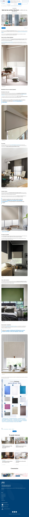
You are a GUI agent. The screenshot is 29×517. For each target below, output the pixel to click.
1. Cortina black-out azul (5, 418)
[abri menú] (2, 1)
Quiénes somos (3, 500)
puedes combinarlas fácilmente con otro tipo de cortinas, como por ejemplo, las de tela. (13, 331)
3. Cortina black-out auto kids (21, 418)
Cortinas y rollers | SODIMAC (5, 231)
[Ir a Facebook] (14, 512)
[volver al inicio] (4, 1)
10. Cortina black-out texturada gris (8, 421)
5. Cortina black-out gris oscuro (17, 419)
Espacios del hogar (3, 495)
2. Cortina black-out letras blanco (13, 418)
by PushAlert (9, 4)
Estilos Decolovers (3, 496)
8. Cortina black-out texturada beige (17, 420)
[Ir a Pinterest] (12, 512)
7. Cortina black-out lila (9, 420)
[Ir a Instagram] (16, 512)
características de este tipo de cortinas (11, 326)
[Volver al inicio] (3, 483)
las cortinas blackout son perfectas (15, 144)
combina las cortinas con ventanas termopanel (12, 201)
